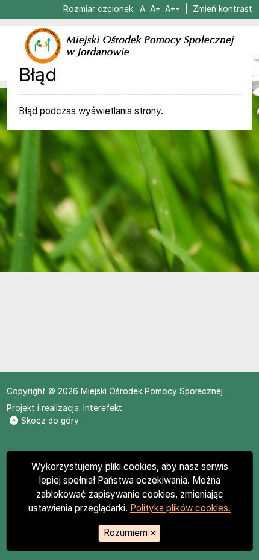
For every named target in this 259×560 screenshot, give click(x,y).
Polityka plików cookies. (180, 508)
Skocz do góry (50, 420)
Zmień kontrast (222, 9)
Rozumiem (130, 532)
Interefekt (102, 408)
